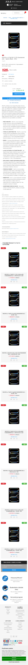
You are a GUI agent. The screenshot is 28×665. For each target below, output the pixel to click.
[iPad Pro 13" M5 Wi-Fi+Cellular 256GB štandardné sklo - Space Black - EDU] (14, 417)
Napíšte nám (20, 629)
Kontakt (20, 624)
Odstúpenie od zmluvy (20, 611)
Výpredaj (8, 612)
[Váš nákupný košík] (25, 12)
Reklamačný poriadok (20, 610)
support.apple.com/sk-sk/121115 (10, 238)
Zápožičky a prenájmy (20, 614)
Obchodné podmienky (8, 622)
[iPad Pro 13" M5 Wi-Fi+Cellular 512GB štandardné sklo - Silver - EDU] (14, 495)
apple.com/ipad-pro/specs (14, 228)
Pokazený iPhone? (16, 578)
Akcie (10, 17)
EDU (24, 248)
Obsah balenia (14, 102)
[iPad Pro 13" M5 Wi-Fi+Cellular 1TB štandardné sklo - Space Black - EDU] (14, 338)
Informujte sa (11, 74)
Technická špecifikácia (15, 100)
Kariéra (20, 627)
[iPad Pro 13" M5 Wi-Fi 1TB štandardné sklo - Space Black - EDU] (14, 40)
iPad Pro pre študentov (18, 17)
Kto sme (20, 622)
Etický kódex (20, 626)
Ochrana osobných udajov (8, 625)
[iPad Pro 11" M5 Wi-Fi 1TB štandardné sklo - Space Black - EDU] (14, 456)
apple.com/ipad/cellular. (13, 203)
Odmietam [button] (14, 659)
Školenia (20, 616)
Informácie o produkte (15, 98)
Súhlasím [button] (14, 657)
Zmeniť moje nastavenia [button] (14, 661)
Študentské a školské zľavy (16, 588)
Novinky (8, 609)
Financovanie (20, 613)
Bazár (8, 613)
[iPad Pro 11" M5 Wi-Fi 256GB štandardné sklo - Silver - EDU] (14, 377)
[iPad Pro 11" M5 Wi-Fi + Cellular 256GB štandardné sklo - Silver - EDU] (14, 534)
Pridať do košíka (18, 93)
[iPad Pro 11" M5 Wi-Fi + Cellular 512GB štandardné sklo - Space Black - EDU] (14, 260)
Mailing (14, 570)
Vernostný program (16, 597)
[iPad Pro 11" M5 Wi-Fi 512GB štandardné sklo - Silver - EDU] (14, 299)
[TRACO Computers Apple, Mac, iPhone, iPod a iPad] (14, 1)
